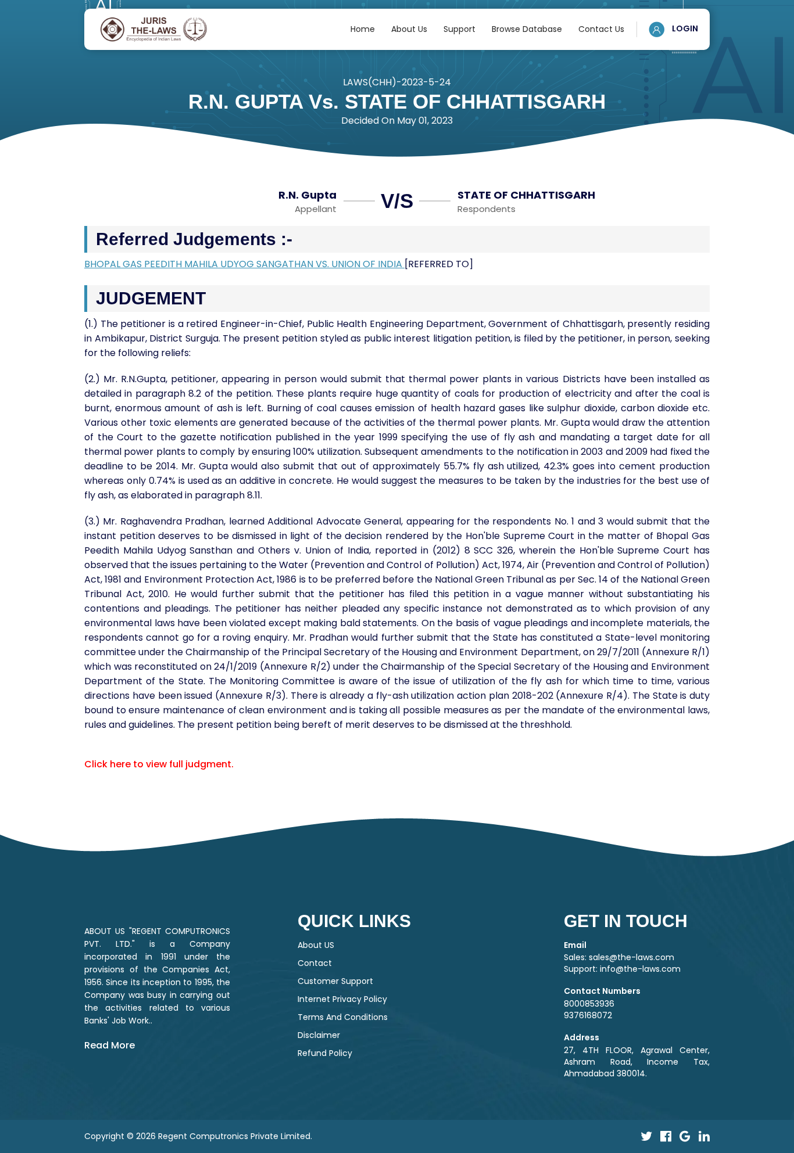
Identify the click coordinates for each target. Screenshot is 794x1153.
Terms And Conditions (343, 1017)
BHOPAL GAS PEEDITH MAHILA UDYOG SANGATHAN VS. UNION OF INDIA (244, 264)
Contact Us (601, 29)
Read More (109, 1045)
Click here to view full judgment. (159, 764)
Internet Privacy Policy (342, 999)
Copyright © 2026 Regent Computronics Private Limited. (198, 1136)
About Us (409, 29)
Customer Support (335, 981)
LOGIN (684, 28)
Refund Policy (325, 1053)
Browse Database (527, 29)
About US (316, 945)
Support (459, 29)
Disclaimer (319, 1035)
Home (362, 29)
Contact (315, 963)
